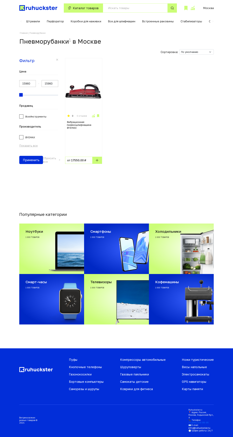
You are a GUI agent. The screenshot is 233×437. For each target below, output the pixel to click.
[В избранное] (98, 115)
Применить (31, 160)
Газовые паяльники (134, 374)
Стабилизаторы (191, 21)
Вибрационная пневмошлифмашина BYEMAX (79, 125)
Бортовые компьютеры (86, 381)
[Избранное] (185, 8)
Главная (24, 33)
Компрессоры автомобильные (143, 359)
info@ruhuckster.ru (199, 427)
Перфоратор (55, 21)
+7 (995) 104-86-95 (198, 422)
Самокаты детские (134, 381)
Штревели (33, 21)
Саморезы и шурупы (84, 389)
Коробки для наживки (86, 21)
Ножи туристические (198, 359)
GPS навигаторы (194, 381)
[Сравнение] (192, 8)
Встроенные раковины (158, 21)
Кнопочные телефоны (85, 367)
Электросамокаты (195, 374)
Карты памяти (192, 389)
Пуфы (73, 359)
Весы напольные (194, 367)
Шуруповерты (130, 367)
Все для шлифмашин (121, 21)
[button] (21, 21)
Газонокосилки (80, 374)
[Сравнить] (93, 116)
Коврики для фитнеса (136, 389)
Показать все (28, 145)
